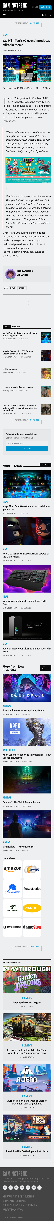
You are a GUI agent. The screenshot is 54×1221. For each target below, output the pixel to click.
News (5, 35)
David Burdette (11, 357)
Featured (16, 327)
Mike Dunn (28, 1006)
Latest (7, 327)
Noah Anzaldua (13, 50)
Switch (22, 288)
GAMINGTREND (16, 1217)
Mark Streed (28, 1057)
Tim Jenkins (10, 390)
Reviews (7, 705)
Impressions (9, 750)
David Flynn (10, 339)
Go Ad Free (34, 23)
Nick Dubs (9, 372)
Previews (27, 998)
